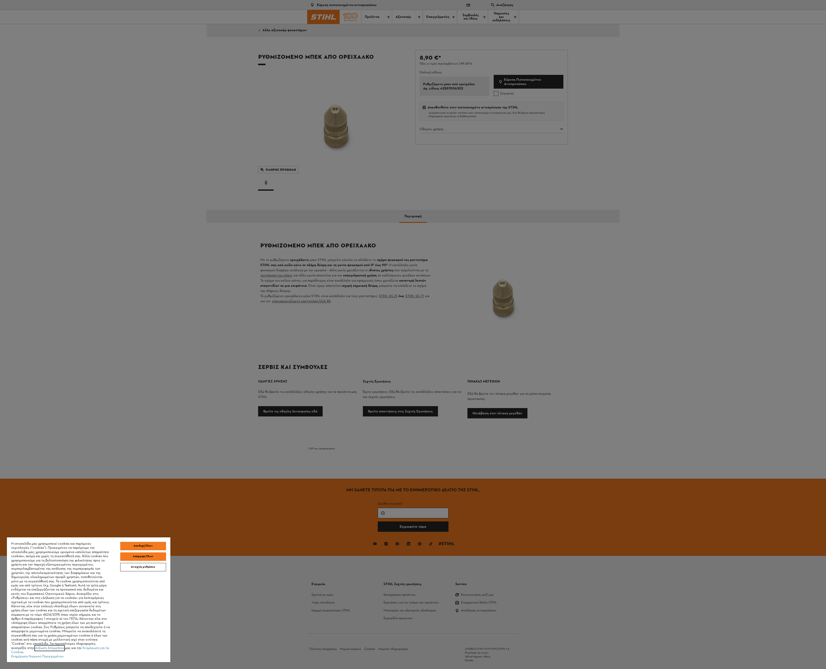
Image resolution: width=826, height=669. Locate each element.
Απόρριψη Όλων (143, 556)
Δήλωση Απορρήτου (49, 648)
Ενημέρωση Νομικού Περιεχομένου (37, 656)
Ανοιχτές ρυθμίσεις (143, 567)
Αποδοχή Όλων (143, 546)
